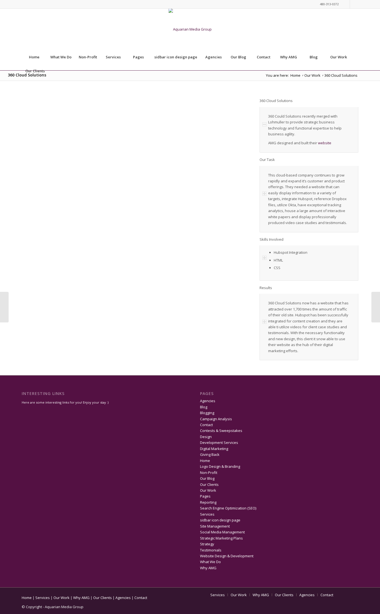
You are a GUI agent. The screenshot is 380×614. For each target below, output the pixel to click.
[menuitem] (346, 71)
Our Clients (35, 70)
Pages (138, 56)
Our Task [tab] (267, 159)
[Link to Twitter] (346, 4)
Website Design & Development (226, 555)
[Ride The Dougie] (4, 307)
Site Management (215, 526)
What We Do (60, 56)
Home (34, 56)
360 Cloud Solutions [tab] (276, 100)
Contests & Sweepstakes (221, 430)
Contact (263, 56)
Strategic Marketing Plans (221, 538)
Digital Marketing (214, 448)
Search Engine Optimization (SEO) (228, 508)
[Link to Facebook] (354, 4)
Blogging (207, 412)
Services (113, 56)
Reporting (208, 502)
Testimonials (210, 550)
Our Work (338, 56)
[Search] (345, 71)
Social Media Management (222, 532)
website (324, 142)
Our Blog (238, 56)
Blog (314, 56)
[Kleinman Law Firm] (375, 307)
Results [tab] (266, 287)
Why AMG (288, 56)
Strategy (207, 543)
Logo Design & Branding (220, 466)
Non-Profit (88, 56)
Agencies (213, 56)
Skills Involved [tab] (271, 239)
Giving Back (209, 454)
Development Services (219, 442)
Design (206, 436)
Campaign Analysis (216, 418)
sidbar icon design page (175, 56)
